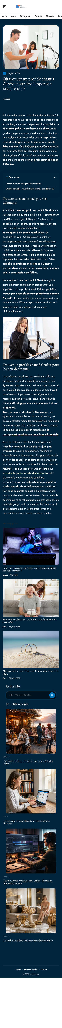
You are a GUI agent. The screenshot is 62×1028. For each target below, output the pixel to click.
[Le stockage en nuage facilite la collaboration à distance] (31, 791)
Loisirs (7, 99)
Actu (5, 626)
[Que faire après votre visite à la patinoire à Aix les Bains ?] (31, 731)
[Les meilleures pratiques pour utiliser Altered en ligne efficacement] (31, 851)
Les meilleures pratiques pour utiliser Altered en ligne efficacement (28, 882)
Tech (6, 816)
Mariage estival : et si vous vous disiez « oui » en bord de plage (30, 672)
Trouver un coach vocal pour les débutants (23, 183)
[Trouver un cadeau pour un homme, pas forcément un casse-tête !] (31, 598)
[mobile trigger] (5, 6)
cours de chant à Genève (31, 280)
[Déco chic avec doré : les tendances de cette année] (31, 910)
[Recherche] (57, 6)
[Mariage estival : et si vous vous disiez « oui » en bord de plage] (31, 649)
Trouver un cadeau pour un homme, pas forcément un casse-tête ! (29, 621)
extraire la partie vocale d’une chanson (26, 473)
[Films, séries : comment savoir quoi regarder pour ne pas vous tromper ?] (31, 546)
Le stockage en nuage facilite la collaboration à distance (27, 822)
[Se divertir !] (21, 6)
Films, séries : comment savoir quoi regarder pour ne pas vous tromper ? (29, 569)
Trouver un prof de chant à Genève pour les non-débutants (30, 188)
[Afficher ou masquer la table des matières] (37, 177)
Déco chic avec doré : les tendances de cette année (28, 940)
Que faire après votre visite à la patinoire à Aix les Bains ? (28, 762)
